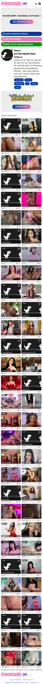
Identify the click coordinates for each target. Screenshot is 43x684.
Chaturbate (18, 80)
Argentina (27, 520)
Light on (40, 4)
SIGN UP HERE (21, 107)
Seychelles (27, 171)
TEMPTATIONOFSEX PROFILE (16, 34)
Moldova (6, 153)
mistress (28, 80)
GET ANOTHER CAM (21, 22)
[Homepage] (14, 4)
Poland (26, 226)
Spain (25, 667)
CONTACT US (34, 682)
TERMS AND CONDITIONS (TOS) (14, 682)
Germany (6, 667)
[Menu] (35, 4)
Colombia (27, 153)
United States (8, 318)
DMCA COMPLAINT (15, 679)
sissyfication (19, 83)
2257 (27, 682)
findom (17, 87)
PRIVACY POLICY (28, 679)
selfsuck (34, 83)
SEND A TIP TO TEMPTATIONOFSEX (19, 44)
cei (27, 83)
